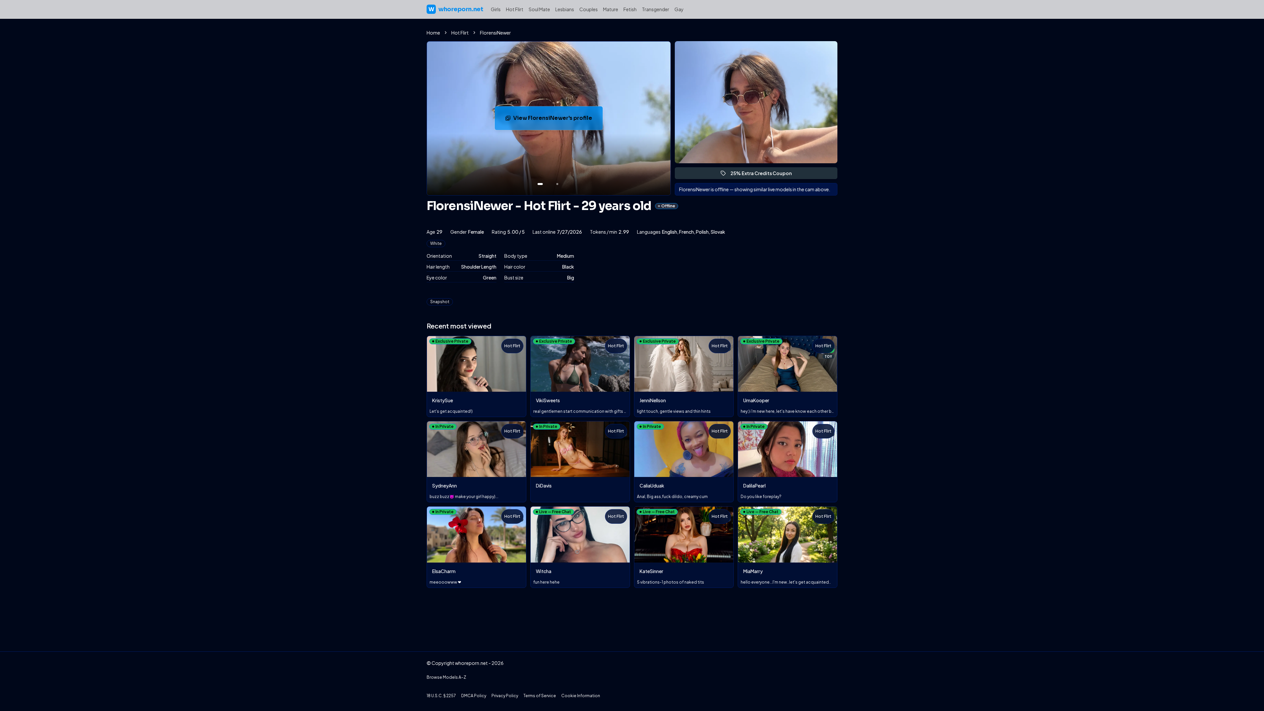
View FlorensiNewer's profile (556, 120)
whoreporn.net (456, 9)
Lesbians (564, 9)
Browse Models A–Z (446, 677)
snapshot (439, 301)
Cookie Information (580, 695)
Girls (496, 9)
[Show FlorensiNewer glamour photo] (557, 184)
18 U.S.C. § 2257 (441, 695)
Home (433, 33)
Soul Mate (539, 9)
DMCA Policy (473, 695)
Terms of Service (539, 695)
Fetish (630, 9)
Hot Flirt (514, 9)
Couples (588, 9)
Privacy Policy (504, 695)
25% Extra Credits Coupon (764, 174)
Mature (610, 9)
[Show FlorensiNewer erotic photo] (540, 184)
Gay (679, 9)
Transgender (655, 9)
